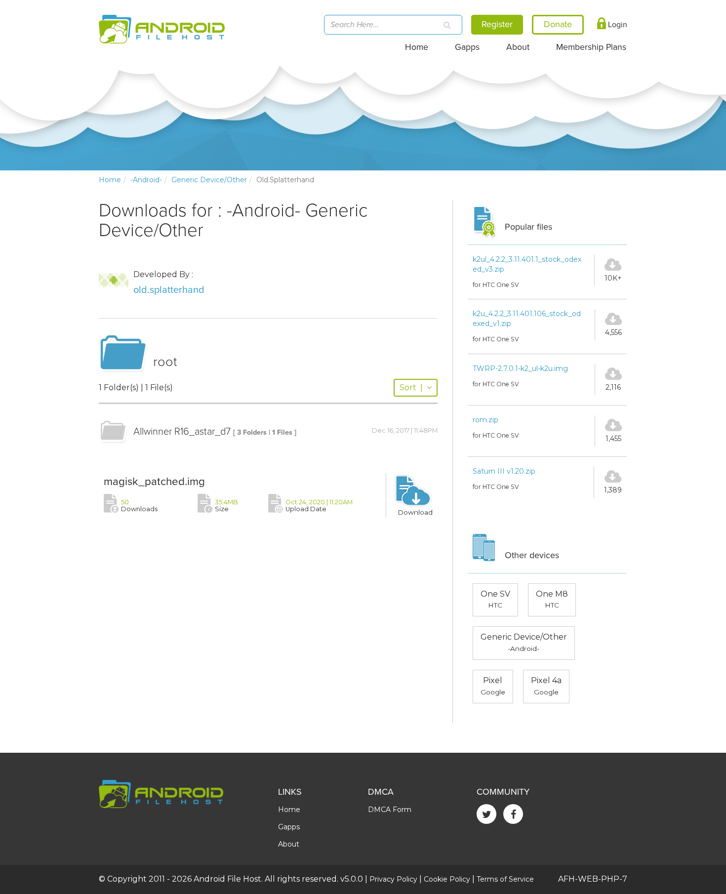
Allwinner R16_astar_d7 (182, 432)
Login (616, 25)
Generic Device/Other (209, 179)
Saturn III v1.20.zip (504, 471)
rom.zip (485, 419)
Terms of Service (505, 879)
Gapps (467, 47)
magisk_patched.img (154, 481)
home (110, 179)
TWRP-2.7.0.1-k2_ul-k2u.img (520, 368)
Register (497, 24)
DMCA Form (389, 809)
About (517, 47)
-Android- (146, 179)
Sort (411, 387)
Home (416, 47)
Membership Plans (591, 47)
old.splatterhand (168, 290)
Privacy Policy (393, 879)
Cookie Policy (447, 879)
